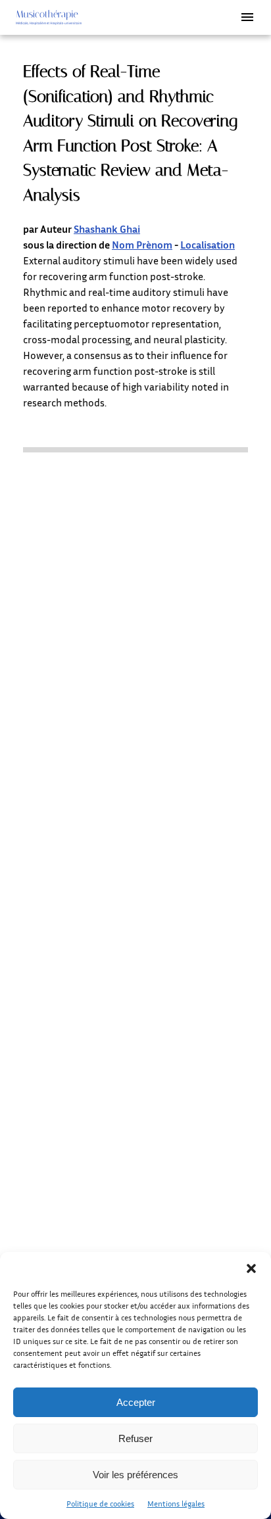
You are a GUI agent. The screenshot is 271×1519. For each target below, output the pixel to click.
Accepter (135, 1402)
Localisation (207, 244)
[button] (251, 1268)
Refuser (135, 1438)
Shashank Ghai (107, 228)
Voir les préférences (135, 1474)
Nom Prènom (142, 244)
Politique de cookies (100, 1503)
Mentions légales (176, 1503)
